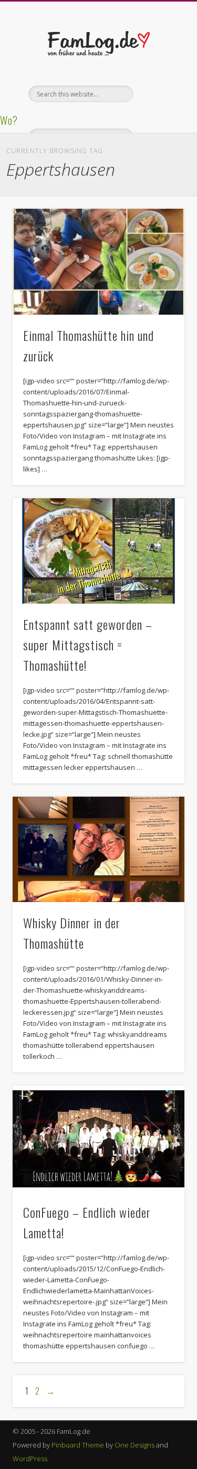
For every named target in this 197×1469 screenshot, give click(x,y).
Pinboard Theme (77, 1445)
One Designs (134, 1445)
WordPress (30, 1458)
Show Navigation (159, 93)
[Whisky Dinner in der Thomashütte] (98, 849)
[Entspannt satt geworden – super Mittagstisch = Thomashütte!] (98, 551)
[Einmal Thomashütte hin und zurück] (98, 262)
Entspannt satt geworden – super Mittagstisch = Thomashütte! (87, 644)
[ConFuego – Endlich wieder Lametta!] (98, 1139)
